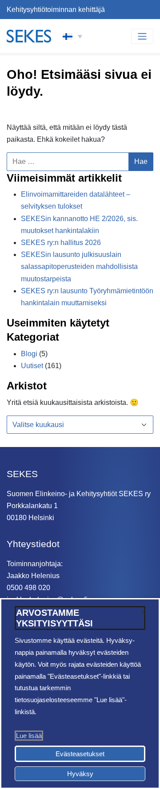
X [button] (143, 611)
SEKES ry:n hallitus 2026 (61, 242)
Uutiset (32, 365)
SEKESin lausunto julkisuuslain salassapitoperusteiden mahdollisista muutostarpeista (79, 266)
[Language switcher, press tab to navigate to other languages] (72, 36)
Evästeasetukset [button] (80, 754)
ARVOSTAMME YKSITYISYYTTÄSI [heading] (54, 618)
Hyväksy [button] (80, 773)
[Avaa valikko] (142, 36)
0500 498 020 (28, 587)
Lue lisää (29, 735)
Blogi (29, 354)
